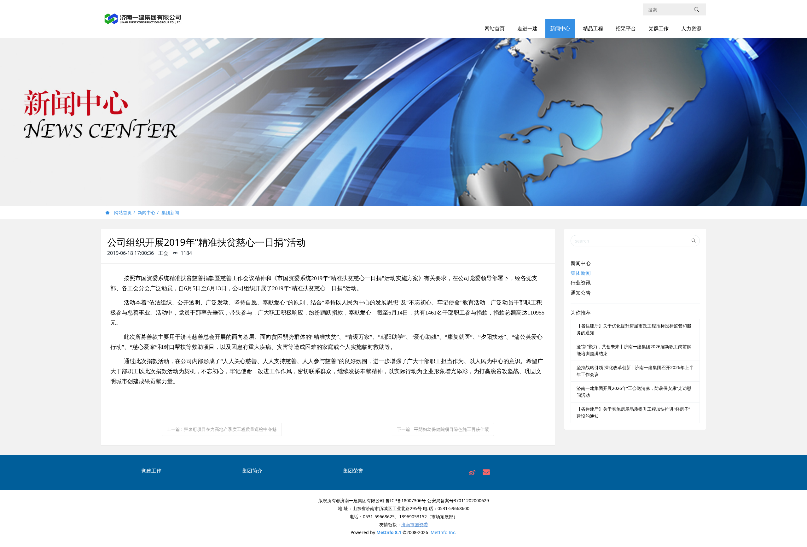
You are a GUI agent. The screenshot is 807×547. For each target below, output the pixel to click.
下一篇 (443, 429)
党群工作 (658, 28)
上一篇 (221, 429)
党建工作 (151, 470)
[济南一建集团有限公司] (143, 22)
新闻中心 (560, 28)
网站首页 (495, 28)
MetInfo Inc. (443, 532)
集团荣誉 (353, 470)
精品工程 (593, 28)
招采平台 (626, 28)
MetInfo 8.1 (388, 532)
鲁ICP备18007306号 (406, 500)
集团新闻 (170, 212)
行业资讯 (581, 282)
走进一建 (527, 28)
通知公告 (581, 292)
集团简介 (252, 470)
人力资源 (691, 28)
